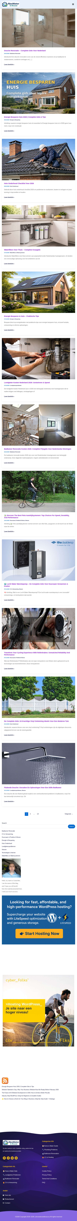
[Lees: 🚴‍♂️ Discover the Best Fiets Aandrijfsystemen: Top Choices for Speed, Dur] (38, 491)
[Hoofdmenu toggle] (73, 4)
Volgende (69, 814)
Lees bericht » (9, 64)
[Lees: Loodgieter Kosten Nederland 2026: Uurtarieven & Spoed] (38, 358)
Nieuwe (27, 520)
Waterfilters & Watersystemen (17, 252)
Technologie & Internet (8, 852)
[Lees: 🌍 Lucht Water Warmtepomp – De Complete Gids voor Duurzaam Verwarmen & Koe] (38, 560)
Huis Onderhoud (14, 186)
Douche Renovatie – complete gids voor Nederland (25, 51)
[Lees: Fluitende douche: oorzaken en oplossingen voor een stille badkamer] (38, 763)
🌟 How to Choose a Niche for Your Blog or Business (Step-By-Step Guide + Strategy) (28, 1099)
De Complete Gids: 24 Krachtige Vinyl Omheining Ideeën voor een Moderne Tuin (36, 721)
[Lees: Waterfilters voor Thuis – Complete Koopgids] (38, 226)
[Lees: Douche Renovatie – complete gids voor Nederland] (38, 26)
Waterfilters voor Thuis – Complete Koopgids (22, 250)
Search (4, 823)
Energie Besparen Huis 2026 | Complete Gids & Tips (25, 117)
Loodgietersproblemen (15, 385)
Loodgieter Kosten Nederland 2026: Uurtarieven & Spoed (27, 383)
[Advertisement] (38, 959)
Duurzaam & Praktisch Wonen (17, 520)
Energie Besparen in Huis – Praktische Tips (21, 316)
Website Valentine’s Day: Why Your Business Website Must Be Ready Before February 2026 (30, 1089)
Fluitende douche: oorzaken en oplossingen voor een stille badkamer (32, 788)
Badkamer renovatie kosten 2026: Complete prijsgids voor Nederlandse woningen (37, 449)
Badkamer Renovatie (15, 53)
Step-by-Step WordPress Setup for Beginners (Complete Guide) (21, 1096)
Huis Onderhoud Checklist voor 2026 (19, 183)
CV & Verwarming (14, 589)
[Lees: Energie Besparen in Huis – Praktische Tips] (38, 292)
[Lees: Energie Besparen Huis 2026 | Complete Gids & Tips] (38, 93)
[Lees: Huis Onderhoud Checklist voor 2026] (38, 159)
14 (38, 814)
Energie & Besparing (15, 119)
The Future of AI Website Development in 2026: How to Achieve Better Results (26, 1093)
